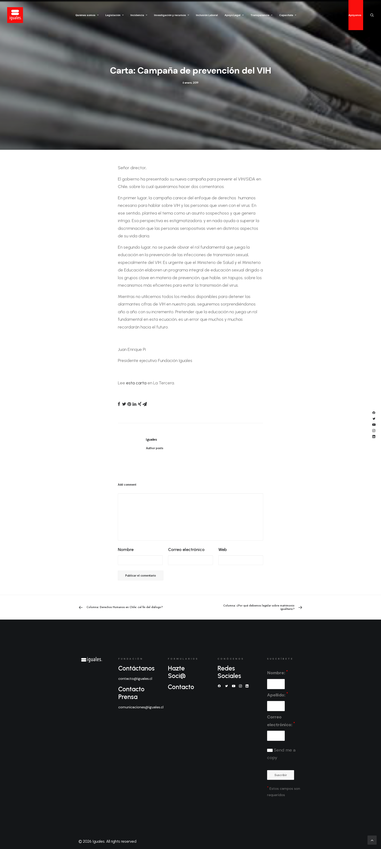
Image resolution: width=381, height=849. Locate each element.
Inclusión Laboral (207, 15)
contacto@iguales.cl (135, 678)
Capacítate (286, 15)
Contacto (181, 687)
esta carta (136, 383)
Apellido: (277, 694)
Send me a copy (281, 754)
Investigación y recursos (170, 15)
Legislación (112, 15)
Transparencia (259, 15)
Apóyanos (354, 15)
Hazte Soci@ (177, 672)
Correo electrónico (186, 549)
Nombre (126, 549)
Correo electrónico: (281, 721)
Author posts (154, 448)
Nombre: (277, 672)
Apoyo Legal (233, 15)
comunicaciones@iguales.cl (141, 707)
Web (222, 549)
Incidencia (137, 15)
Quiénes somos (85, 15)
